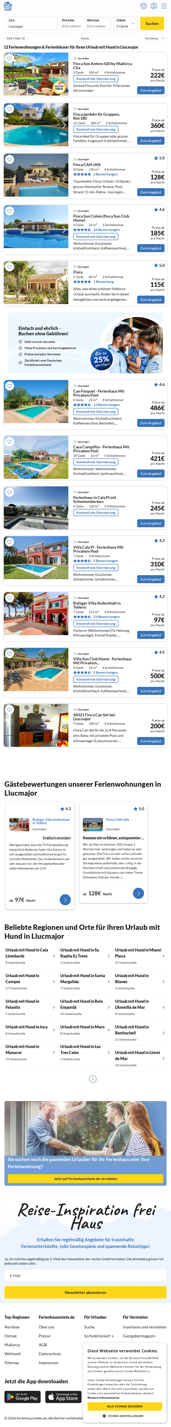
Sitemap (11, 1362)
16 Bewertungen (106, 230)
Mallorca (12, 1344)
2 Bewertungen (105, 174)
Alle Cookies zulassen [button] (124, 1406)
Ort (11, 20)
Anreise (68, 20)
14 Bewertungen (106, 405)
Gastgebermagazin (139, 1335)
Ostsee (10, 1335)
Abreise (93, 20)
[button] (165, 6)
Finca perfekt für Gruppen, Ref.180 (96, 116)
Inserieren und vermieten (145, 1326)
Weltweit (12, 1353)
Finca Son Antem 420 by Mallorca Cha (102, 66)
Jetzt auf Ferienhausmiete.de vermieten (85, 1178)
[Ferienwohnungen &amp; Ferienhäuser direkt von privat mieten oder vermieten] (7, 6)
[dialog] (125, 1383)
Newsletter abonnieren (85, 1292)
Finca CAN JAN (87, 165)
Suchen (152, 23)
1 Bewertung (103, 282)
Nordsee (11, 1326)
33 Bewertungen (106, 617)
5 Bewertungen (105, 561)
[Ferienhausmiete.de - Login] (155, 6)
